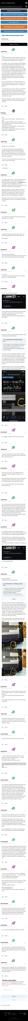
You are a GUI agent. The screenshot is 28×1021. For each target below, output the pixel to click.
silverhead (3, 212)
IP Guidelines (14, 1013)
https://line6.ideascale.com (7, 887)
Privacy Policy (9, 1013)
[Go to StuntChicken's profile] (13, 732)
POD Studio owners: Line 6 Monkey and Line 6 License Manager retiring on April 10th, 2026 (14, 27)
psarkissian (4, 249)
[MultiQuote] (2, 106)
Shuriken (13, 40)
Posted (7, 53)
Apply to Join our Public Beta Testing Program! (14, 14)
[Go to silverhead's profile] (13, 210)
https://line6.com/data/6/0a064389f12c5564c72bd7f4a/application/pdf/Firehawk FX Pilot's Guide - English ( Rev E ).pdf (14, 764)
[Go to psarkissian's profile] (13, 247)
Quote (6, 106)
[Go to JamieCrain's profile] (13, 49)
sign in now (8, 983)
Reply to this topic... (8, 989)
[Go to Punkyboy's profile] (13, 111)
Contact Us (21, 1013)
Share (14, 996)
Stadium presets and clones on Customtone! (14, 31)
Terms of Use (5, 1014)
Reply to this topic (14, 44)
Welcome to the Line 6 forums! (14, 10)
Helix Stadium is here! (14, 22)
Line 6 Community (8, 3)
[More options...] (25, 52)
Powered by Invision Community (14, 1018)
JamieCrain (5, 39)
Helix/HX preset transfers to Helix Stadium (14, 18)
